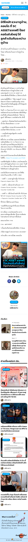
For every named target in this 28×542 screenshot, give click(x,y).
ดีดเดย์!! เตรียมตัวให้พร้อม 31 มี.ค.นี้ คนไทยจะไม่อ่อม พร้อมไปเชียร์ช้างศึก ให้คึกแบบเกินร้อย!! (13, 462)
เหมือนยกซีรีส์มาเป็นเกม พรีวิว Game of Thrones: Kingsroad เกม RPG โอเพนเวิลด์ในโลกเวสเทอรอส (14, 428)
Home (2, 14)
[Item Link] (14, 377)
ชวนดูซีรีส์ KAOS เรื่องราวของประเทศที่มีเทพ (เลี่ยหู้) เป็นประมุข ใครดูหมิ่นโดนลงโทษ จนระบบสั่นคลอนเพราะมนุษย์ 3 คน (19, 347)
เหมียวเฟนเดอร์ (8, 434)
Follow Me (14, 302)
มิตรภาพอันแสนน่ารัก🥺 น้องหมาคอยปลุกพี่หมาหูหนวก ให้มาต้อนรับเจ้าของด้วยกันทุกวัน (19, 330)
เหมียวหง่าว (8, 59)
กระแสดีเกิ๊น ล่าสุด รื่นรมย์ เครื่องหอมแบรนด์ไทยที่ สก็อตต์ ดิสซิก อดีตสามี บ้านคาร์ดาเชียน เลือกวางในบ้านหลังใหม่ (14, 498)
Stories (8, 14)
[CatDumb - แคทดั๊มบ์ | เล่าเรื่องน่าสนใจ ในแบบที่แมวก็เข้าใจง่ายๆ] (5, 3)
